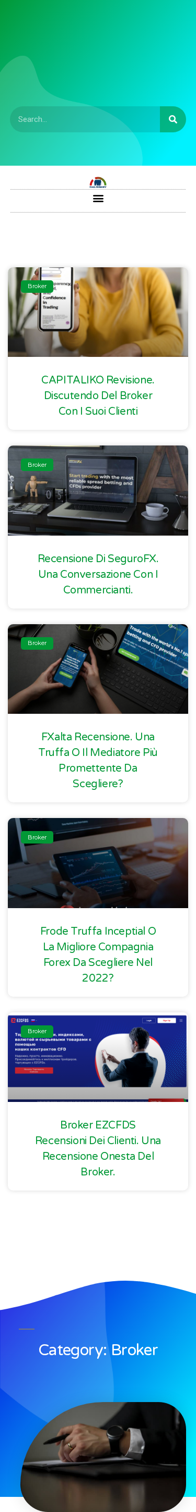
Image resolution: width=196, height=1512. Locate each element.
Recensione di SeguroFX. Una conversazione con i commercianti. (98, 575)
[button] (98, 198)
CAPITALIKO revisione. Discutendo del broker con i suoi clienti (98, 396)
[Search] (173, 119)
